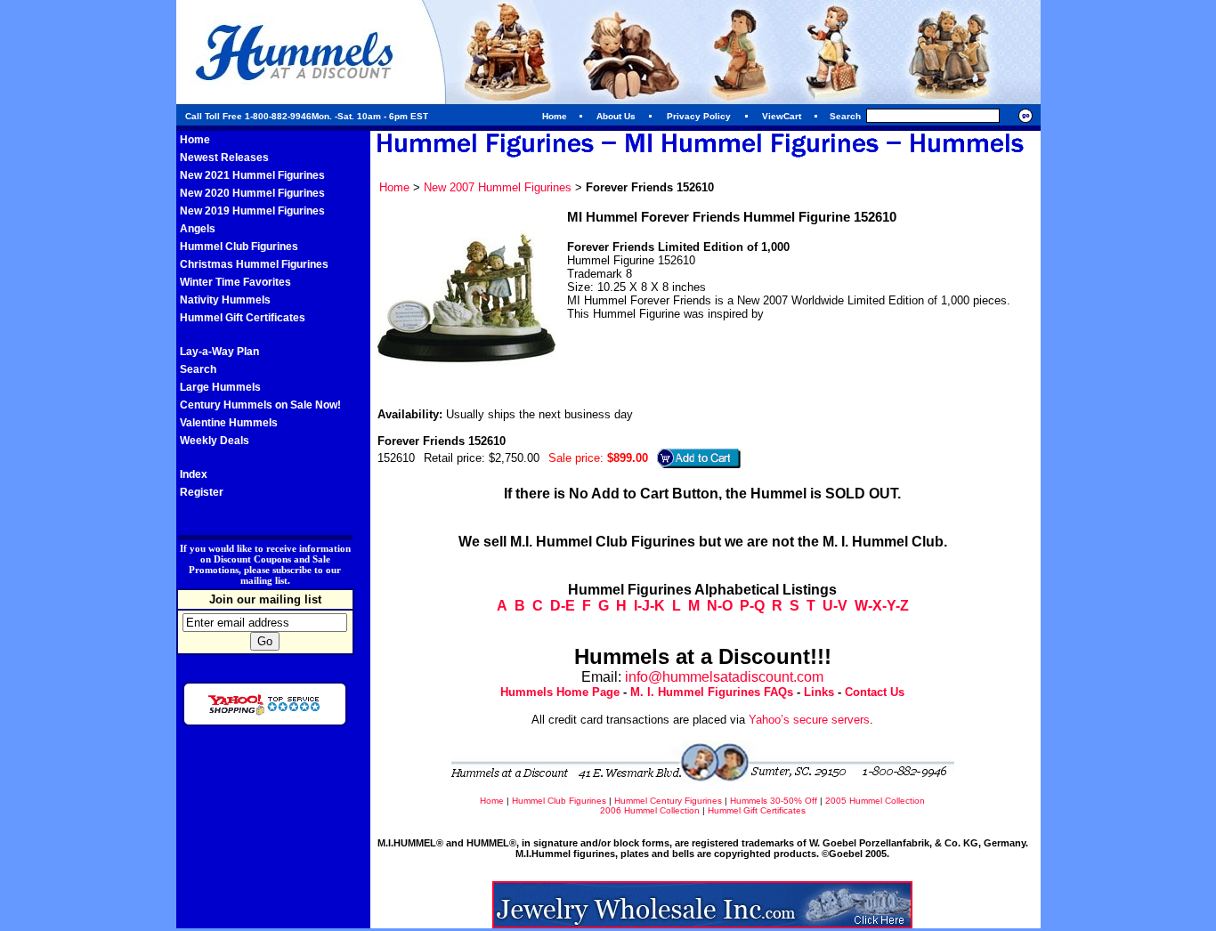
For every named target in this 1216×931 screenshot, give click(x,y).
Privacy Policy (699, 116)
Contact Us (874, 692)
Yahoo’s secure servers (809, 719)
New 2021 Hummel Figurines (252, 175)
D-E (562, 605)
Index (193, 474)
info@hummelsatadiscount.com (724, 676)
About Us (616, 116)
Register (201, 492)
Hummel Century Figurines (668, 801)
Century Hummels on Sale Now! (260, 405)
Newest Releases (224, 157)
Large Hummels (220, 387)
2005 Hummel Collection (875, 801)
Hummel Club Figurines (239, 246)
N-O (720, 605)
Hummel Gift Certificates (242, 318)
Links (819, 692)
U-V (835, 605)
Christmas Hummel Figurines (254, 264)
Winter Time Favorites (235, 282)
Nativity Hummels (225, 300)
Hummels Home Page (560, 692)
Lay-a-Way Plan (219, 351)
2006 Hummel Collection (650, 810)
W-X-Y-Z (882, 605)
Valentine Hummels (229, 423)
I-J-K (649, 605)
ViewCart (781, 116)
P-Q (752, 605)
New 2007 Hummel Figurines (498, 187)
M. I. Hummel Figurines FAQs (711, 692)
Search (198, 369)
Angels (197, 229)
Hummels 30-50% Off (773, 801)
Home (554, 116)
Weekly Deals (214, 440)
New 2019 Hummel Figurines (252, 211)
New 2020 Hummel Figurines (252, 193)
